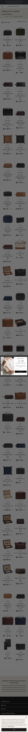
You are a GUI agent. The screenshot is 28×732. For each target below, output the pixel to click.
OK (14, 729)
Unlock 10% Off (21, 371)
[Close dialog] (26, 358)
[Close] (26, 717)
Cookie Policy (11, 726)
